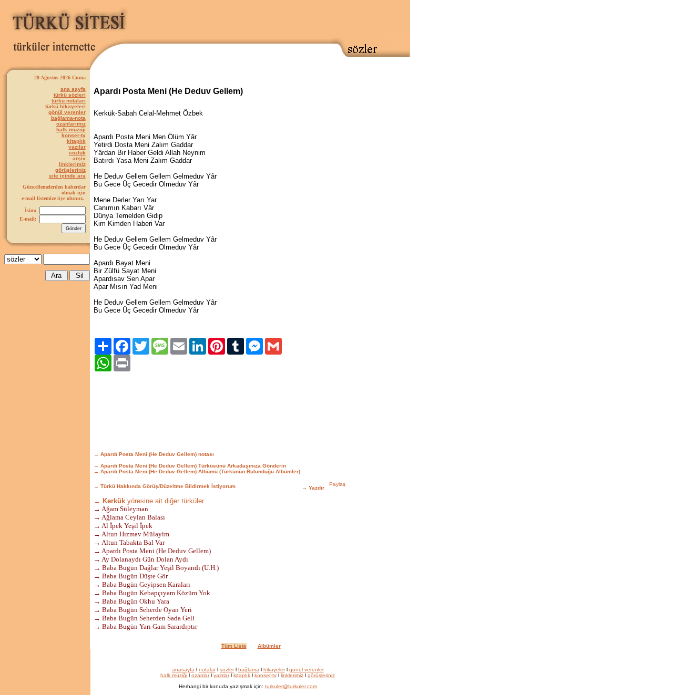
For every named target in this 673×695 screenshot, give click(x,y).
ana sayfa (73, 89)
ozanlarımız (71, 124)
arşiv (79, 158)
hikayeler (274, 669)
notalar (207, 669)
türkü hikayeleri (65, 106)
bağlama (248, 669)
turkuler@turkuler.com (291, 686)
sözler (227, 669)
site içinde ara (67, 176)
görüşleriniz (70, 170)
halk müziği (71, 129)
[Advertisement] (270, 19)
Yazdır (316, 488)
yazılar (77, 147)
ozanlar (200, 675)
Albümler (269, 646)
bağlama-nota (68, 118)
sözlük (77, 152)
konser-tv (74, 135)
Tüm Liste (234, 646)
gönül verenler (67, 112)
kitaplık (76, 141)
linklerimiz (72, 164)
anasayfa (183, 669)
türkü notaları (69, 100)
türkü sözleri (70, 95)
